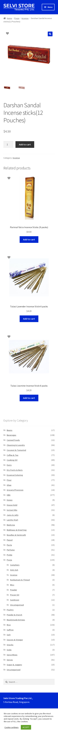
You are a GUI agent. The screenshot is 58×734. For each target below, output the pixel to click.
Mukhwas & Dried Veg (16, 530)
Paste (9, 545)
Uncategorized (13, 669)
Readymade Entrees (16, 619)
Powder (13, 590)
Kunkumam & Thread (20, 579)
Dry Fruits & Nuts (15, 470)
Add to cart (25, 144)
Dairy (9, 465)
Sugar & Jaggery (14, 664)
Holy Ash (14, 570)
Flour (9, 480)
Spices (10, 659)
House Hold (12, 505)
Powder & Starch (14, 614)
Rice (9, 624)
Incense (25, 18)
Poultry (10, 609)
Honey (9, 500)
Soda (9, 649)
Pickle (9, 555)
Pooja (16, 18)
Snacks (10, 644)
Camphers (14, 565)
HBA (8, 495)
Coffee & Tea (12, 455)
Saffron (10, 630)
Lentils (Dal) (12, 520)
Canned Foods (13, 440)
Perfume (11, 550)
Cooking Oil (12, 460)
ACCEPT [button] (26, 727)
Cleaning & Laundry (16, 445)
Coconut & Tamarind (16, 450)
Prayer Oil (14, 595)
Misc (12, 585)
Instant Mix (12, 510)
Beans (9, 430)
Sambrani (14, 600)
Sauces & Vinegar (15, 639)
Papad (9, 540)
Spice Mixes (12, 654)
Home (9, 18)
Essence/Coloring (15, 475)
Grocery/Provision (15, 490)
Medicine (11, 525)
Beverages (11, 435)
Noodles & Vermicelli (16, 535)
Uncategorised (17, 605)
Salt (9, 634)
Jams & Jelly (12, 515)
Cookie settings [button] (11, 727)
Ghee (9, 485)
